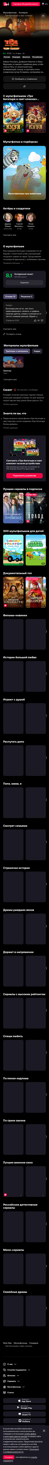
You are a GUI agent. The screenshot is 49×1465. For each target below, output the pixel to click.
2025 (9, 53)
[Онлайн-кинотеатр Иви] (6, 4)
